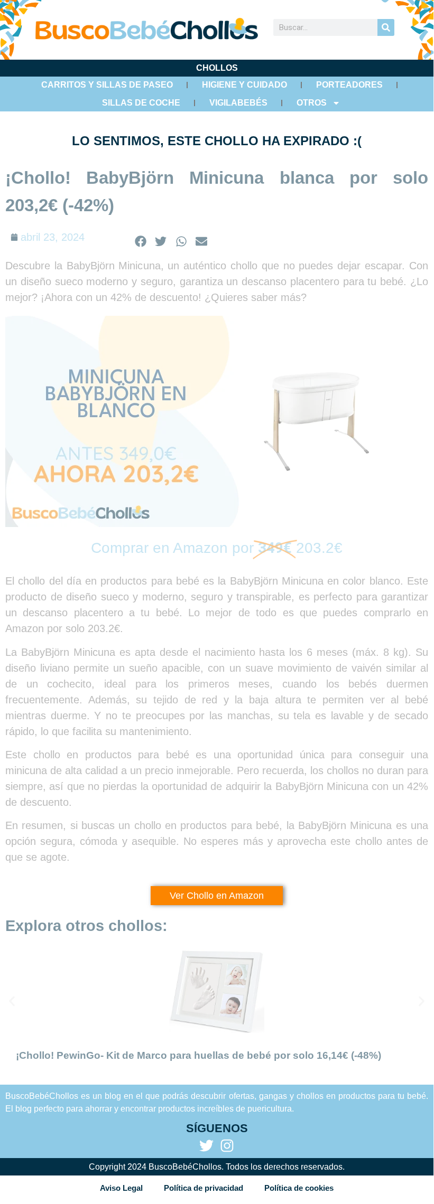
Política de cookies (299, 1187)
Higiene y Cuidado (244, 84)
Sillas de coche (141, 102)
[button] (141, 241)
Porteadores (349, 84)
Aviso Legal (121, 1187)
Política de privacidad (203, 1187)
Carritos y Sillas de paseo (107, 84)
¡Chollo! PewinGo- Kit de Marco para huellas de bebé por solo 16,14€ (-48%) (198, 1055)
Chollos (217, 67)
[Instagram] (227, 1146)
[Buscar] (385, 27)
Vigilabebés (238, 102)
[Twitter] (206, 1146)
